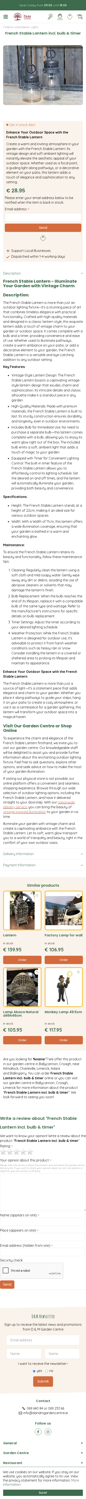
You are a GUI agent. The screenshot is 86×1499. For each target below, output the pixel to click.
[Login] (60, 16)
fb (38, 1431)
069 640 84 (35, 1408)
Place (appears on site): (19, 1230)
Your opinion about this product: (25, 1160)
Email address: (17, 209)
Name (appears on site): (19, 1215)
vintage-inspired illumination (24, 812)
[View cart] (79, 16)
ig (48, 1431)
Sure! (43, 1492)
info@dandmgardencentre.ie (45, 1413)
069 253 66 (56, 1408)
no (51, 1371)
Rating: (6, 1146)
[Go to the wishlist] (68, 16)
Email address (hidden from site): (26, 1245)
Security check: (11, 1260)
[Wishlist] (69, 16)
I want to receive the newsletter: (43, 1363)
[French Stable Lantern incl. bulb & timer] (43, 75)
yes (39, 1371)
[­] (6, 16)
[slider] (16, 1152)
